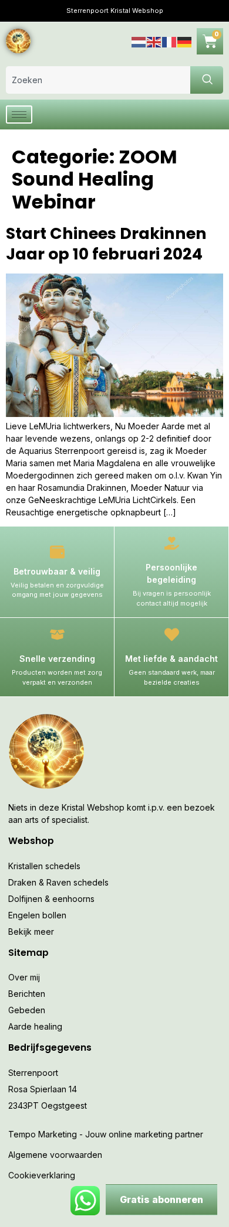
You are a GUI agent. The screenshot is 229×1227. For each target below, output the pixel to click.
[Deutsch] (185, 41)
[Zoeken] (206, 80)
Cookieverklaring (41, 1175)
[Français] (169, 41)
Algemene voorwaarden (55, 1155)
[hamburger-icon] (19, 114)
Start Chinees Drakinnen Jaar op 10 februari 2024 (106, 244)
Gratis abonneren (161, 1199)
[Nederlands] (139, 41)
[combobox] (98, 80)
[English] (154, 41)
